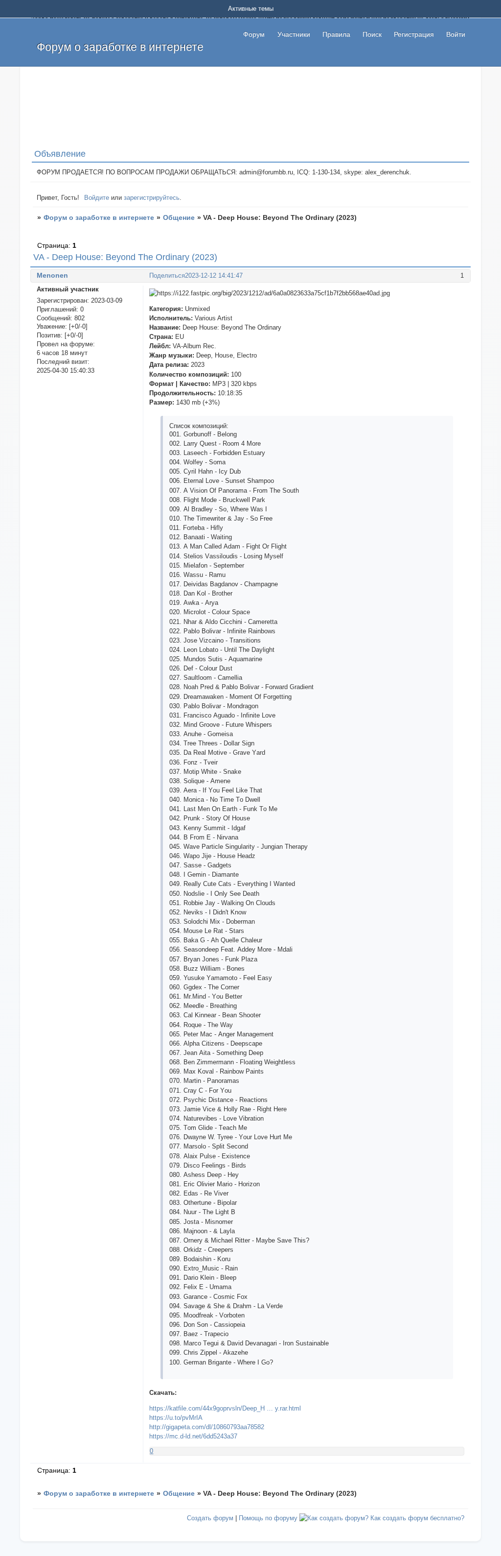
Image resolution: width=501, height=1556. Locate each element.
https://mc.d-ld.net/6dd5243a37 (193, 1436)
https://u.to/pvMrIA (176, 1417)
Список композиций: (198, 426)
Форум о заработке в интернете (99, 217)
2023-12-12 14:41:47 (214, 275)
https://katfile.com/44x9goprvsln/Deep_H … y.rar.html (225, 1408)
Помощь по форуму (268, 1518)
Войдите (96, 197)
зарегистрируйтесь (152, 197)
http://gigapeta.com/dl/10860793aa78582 (206, 1427)
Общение (179, 217)
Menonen (52, 275)
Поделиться (167, 275)
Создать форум (210, 1518)
